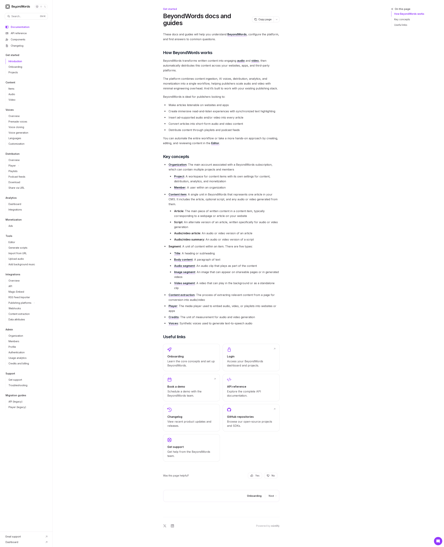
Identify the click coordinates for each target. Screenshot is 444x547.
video (255, 60)
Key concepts (402, 19)
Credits (174, 317)
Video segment (184, 283)
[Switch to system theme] (37, 6)
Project (179, 176)
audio (241, 60)
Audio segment (184, 266)
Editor (215, 143)
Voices (173, 323)
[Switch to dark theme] (45, 6)
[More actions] (277, 19)
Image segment (184, 272)
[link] (191, 357)
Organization (177, 164)
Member (179, 187)
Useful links (400, 24)
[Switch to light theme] (41, 6)
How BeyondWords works (409, 13)
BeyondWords (237, 34)
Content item (177, 194)
